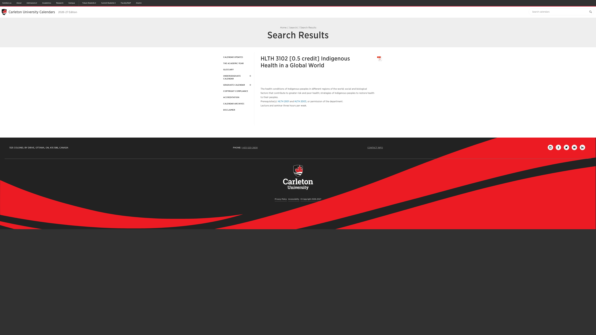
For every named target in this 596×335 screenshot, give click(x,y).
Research (59, 3)
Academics (46, 3)
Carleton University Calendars (43, 12)
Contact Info (375, 147)
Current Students (107, 3)
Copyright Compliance (235, 91)
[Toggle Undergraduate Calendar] (250, 76)
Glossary (228, 69)
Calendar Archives (233, 104)
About (18, 3)
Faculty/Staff (126, 3)
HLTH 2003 (300, 101)
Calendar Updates (233, 57)
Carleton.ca (6, 3)
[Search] (590, 11)
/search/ (293, 27)
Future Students (88, 3)
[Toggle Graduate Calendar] (250, 85)
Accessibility (293, 199)
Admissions (31, 3)
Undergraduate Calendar (232, 77)
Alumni (139, 3)
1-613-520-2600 (250, 147)
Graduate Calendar (234, 85)
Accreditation (231, 97)
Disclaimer (229, 110)
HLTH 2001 (283, 101)
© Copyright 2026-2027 (310, 199)
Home (283, 27)
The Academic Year (233, 63)
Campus (71, 3)
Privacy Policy (281, 199)
